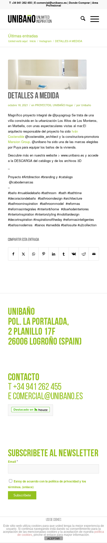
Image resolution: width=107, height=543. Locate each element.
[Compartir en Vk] (74, 253)
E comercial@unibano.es (50, 2)
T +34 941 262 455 (20, 2)
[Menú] (92, 19)
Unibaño (86, 105)
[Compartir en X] (23, 253)
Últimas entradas (23, 36)
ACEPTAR (53, 538)
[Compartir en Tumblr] (63, 253)
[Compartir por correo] (94, 253)
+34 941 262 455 (37, 387)
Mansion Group (19, 141)
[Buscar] (80, 19)
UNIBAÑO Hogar (63, 105)
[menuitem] (80, 19)
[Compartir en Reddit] (84, 253)
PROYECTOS (43, 105)
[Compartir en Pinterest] (43, 253)
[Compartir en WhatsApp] (33, 253)
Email (13, 462)
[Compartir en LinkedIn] (53, 253)
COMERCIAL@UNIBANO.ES (48, 397)
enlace (28, 487)
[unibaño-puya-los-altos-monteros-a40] (47, 74)
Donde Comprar (79, 2)
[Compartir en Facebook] (13, 253)
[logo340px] (44, 19)
